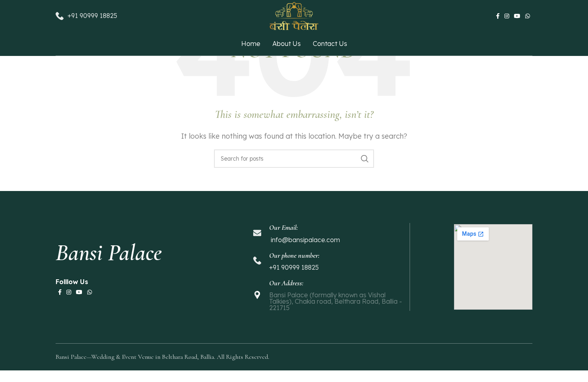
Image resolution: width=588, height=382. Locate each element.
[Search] (365, 158)
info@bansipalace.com (304, 240)
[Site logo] (294, 15)
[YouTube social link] (517, 16)
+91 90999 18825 (92, 16)
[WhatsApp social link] (527, 16)
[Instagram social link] (507, 16)
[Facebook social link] (498, 16)
